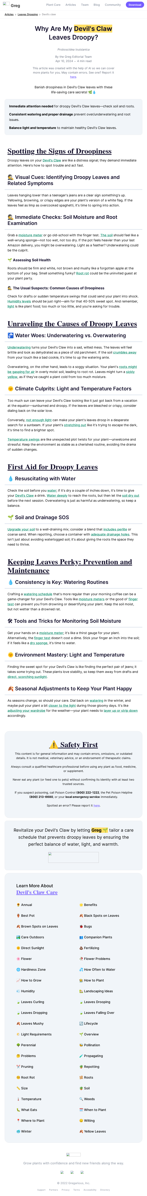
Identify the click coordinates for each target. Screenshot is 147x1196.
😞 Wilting (87, 1120)
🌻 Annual (24, 905)
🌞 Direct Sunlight (30, 948)
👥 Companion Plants (95, 937)
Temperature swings (24, 439)
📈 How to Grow (28, 980)
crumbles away (124, 352)
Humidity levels (19, 301)
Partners (53, 1189)
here (73, 77)
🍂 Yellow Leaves (92, 1131)
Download (135, 4)
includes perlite (115, 529)
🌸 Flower (24, 959)
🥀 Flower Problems (94, 959)
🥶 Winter (24, 1131)
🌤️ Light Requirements (34, 1034)
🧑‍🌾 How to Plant (91, 980)
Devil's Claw (52, 160)
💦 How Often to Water (97, 969)
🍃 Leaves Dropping (31, 1013)
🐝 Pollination (89, 1045)
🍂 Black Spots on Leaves (99, 915)
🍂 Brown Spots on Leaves (37, 926)
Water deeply (57, 495)
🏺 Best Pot (25, 915)
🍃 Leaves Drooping (94, 1002)
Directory (105, 1189)
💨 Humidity (25, 991)
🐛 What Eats (26, 1110)
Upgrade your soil (21, 529)
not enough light (39, 420)
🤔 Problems (26, 1056)
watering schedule (38, 594)
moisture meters (92, 599)
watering (96, 700)
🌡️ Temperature (28, 1099)
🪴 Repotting (89, 1067)
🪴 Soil (84, 1088)
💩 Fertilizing (89, 948)
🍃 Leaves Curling (30, 1002)
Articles (70, 4)
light (11, 306)
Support (41, 1189)
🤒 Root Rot (25, 1077)
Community (113, 4)
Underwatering (19, 347)
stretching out (75, 425)
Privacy (66, 1189)
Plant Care (53, 4)
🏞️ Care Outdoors (30, 937)
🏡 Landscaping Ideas (96, 991)
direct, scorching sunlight (27, 677)
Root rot (82, 273)
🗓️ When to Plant (92, 1110)
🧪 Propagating (91, 1056)
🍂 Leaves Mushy (30, 1023)
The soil (106, 235)
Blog (97, 4)
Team (85, 4)
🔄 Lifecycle (88, 1023)
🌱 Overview (89, 1034)
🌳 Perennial (26, 1045)
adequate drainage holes (110, 534)
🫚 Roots (86, 1077)
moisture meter (30, 235)
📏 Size (22, 1088)
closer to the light (62, 705)
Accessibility (90, 1189)
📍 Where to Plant (30, 1120)
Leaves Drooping (28, 14)
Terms (76, 1189)
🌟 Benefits (88, 905)
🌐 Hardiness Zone (31, 969)
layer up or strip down (121, 710)
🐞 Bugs (85, 926)
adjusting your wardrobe (26, 710)
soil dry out (130, 495)
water (51, 490)
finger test (42, 638)
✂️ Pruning (24, 1067)
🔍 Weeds (87, 1099)
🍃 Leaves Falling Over (96, 1013)
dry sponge (39, 643)
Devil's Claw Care (37, 892)
